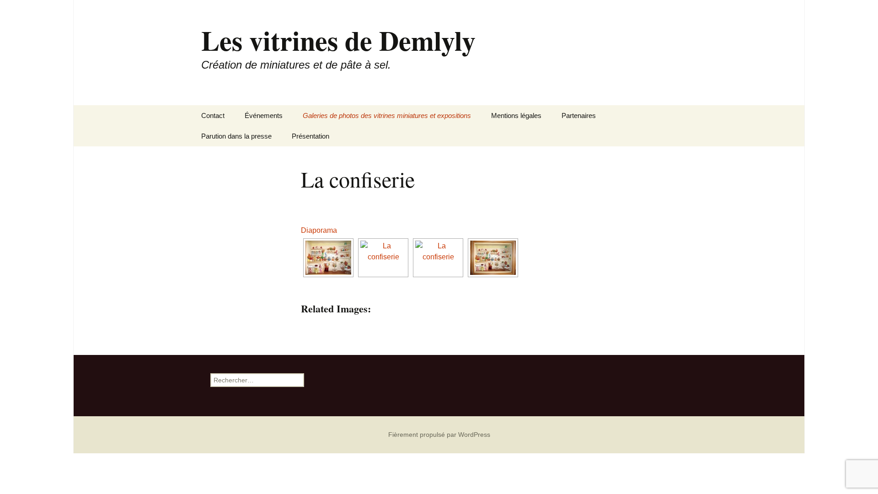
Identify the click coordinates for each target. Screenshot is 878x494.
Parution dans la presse (236, 136)
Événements (264, 115)
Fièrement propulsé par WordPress (439, 434)
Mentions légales (516, 115)
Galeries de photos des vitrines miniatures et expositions (387, 115)
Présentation (310, 136)
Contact (213, 115)
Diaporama (319, 230)
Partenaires (579, 115)
